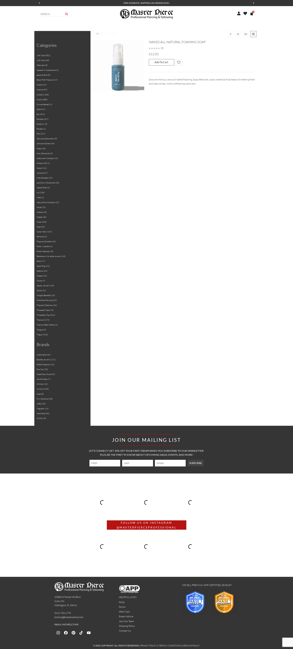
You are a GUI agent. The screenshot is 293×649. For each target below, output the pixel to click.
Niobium (40, 212)
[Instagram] (58, 633)
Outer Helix (42, 231)
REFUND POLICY (191, 645)
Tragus (39, 334)
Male (39, 197)
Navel (39, 207)
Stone (39, 290)
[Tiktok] (81, 633)
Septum (40, 271)
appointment (42, 75)
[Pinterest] (73, 633)
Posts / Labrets (43, 246)
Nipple (39, 217)
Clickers (40, 94)
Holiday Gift (42, 163)
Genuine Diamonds (45, 138)
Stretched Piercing (45, 300)
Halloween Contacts (45, 158)
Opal (39, 227)
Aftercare (41, 65)
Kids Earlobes (42, 178)
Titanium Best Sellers (46, 325)
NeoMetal (41, 413)
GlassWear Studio (44, 374)
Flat (38, 133)
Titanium (40, 320)
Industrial (41, 173)
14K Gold (41, 55)
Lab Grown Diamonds (46, 182)
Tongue (40, 329)
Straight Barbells (44, 295)
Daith (39, 109)
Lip (38, 192)
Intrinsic (40, 384)
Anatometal (41, 354)
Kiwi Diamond (43, 399)
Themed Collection (45, 305)
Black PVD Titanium (45, 80)
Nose (39, 222)
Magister (40, 408)
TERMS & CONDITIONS (170, 645)
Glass (39, 148)
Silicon (39, 280)
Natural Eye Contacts (46, 202)
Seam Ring (41, 266)
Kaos (39, 394)
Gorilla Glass (42, 379)
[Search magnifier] (66, 14)
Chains (39, 84)
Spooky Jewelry (43, 285)
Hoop (39, 168)
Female (40, 129)
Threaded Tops (43, 310)
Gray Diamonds (43, 153)
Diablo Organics (43, 364)
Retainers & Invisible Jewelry (49, 256)
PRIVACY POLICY (149, 645)
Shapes (40, 276)
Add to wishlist (179, 62)
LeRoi (39, 403)
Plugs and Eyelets (44, 241)
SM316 (40, 418)
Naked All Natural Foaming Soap (177, 42)
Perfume (40, 236)
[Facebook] (66, 633)
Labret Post (42, 187)
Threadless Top (43, 315)
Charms (40, 89)
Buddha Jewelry (43, 359)
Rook (39, 261)
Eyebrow (40, 124)
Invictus (40, 389)
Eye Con (40, 369)
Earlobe (40, 119)
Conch (39, 99)
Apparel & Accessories (46, 70)
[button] (39, 3)
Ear (38, 114)
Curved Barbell (43, 104)
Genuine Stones (43, 143)
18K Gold (41, 60)
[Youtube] (88, 633)
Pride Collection (43, 251)
